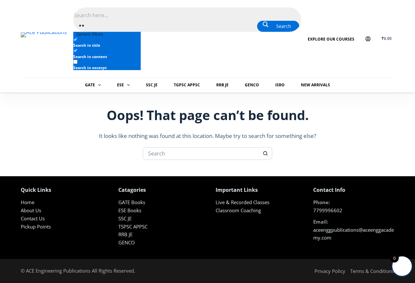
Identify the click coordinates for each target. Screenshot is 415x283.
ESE (120, 85)
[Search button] (265, 153)
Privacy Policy (329, 271)
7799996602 (327, 210)
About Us (31, 210)
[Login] (368, 38)
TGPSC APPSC (187, 85)
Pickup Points (36, 226)
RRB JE (222, 85)
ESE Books (129, 210)
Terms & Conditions (372, 271)
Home (27, 202)
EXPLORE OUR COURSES (331, 39)
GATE (90, 85)
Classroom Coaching (238, 210)
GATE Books (131, 202)
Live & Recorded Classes (242, 202)
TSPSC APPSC (133, 226)
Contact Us (33, 218)
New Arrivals (315, 85)
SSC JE (152, 85)
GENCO (252, 85)
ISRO (280, 85)
